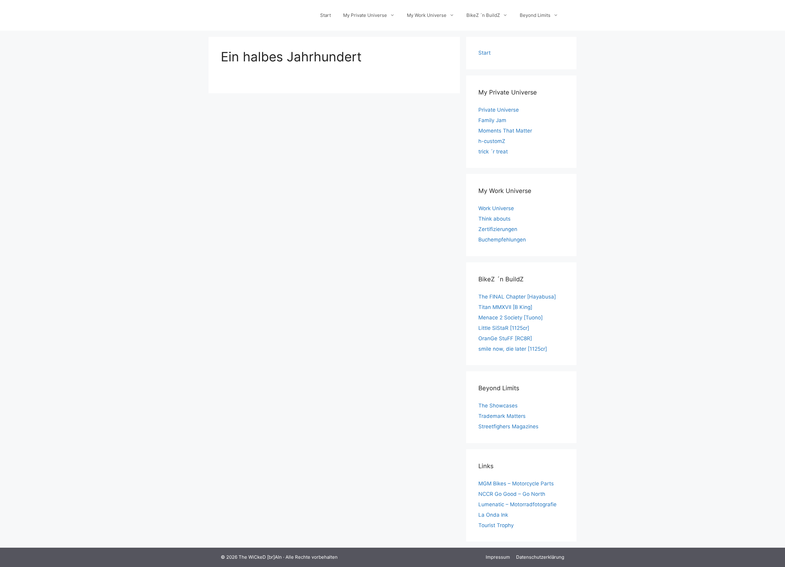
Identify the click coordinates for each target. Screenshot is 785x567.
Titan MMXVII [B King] (505, 307)
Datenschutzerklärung (540, 557)
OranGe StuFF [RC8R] (505, 338)
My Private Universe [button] (365, 15)
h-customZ (491, 141)
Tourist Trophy (496, 525)
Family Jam (492, 120)
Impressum (498, 557)
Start (325, 15)
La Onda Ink (493, 515)
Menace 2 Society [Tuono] (510, 317)
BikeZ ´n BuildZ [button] (483, 15)
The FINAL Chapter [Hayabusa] (517, 297)
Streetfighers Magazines (508, 426)
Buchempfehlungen (502, 240)
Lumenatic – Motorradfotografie (517, 504)
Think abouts (494, 219)
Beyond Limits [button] (535, 15)
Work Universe (496, 208)
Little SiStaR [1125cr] (503, 328)
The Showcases (498, 406)
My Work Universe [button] (426, 15)
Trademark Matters (502, 416)
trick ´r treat (493, 151)
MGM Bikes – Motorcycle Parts (516, 483)
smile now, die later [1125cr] (512, 349)
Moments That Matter (505, 131)
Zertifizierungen (497, 229)
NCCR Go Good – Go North (511, 494)
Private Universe (498, 110)
